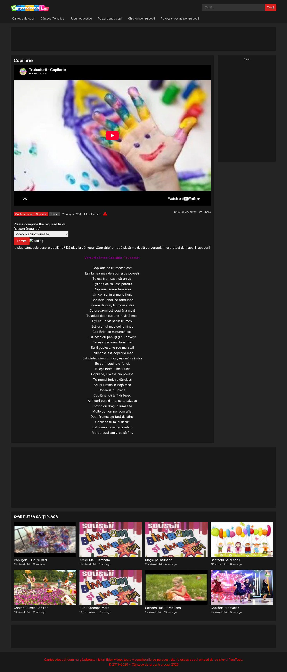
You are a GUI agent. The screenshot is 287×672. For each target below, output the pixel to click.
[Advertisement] (143, 39)
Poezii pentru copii (110, 18)
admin (54, 214)
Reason (27, 229)
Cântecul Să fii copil (225, 560)
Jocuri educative (81, 18)
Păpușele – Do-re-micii (30, 560)
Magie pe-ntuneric (158, 560)
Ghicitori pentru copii (141, 18)
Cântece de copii (23, 18)
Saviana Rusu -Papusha (163, 608)
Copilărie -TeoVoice (225, 608)
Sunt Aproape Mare (94, 608)
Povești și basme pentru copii (180, 18)
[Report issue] (105, 213)
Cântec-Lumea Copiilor (31, 608)
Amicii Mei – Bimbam (94, 560)
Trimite (22, 241)
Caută (270, 7)
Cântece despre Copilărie (31, 214)
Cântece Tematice (52, 18)
